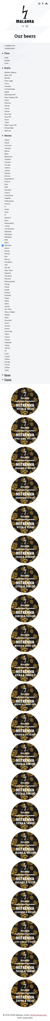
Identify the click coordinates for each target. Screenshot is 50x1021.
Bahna (7, 151)
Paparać (8, 273)
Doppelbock (9, 179)
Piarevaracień (10, 281)
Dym (6, 184)
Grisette (8, 86)
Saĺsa (7, 304)
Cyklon (7, 170)
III (5, 207)
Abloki (7, 140)
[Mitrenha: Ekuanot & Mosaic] (25, 460)
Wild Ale (8, 131)
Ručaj (7, 301)
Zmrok (7, 365)
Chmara (8, 162)
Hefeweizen (9, 201)
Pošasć (7, 293)
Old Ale (7, 268)
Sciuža (7, 306)
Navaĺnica (8, 262)
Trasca (7, 337)
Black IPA (8, 75)
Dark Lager (9, 81)
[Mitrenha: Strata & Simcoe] (25, 756)
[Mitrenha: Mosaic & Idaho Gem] (25, 638)
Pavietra (8, 279)
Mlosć (7, 248)
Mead (7, 92)
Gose (7, 84)
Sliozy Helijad (10, 312)
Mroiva (7, 254)
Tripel (7, 122)
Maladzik (8, 231)
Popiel (7, 290)
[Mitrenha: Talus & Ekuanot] (25, 549)
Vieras (7, 345)
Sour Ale (8, 114)
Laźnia (7, 226)
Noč (6, 265)
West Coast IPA (11, 125)
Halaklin (8, 198)
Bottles (7, 60)
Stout (7, 120)
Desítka (7, 173)
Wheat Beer (9, 128)
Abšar (7, 143)
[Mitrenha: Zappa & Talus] (25, 993)
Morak (7, 251)
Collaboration (10, 48)
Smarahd (8, 320)
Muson (7, 259)
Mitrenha (8, 245)
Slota (6, 317)
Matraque (8, 234)
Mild (6, 240)
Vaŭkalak (8, 342)
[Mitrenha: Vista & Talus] (25, 401)
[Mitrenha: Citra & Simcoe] (25, 579)
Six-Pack (8, 309)
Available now (10, 46)
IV (5, 215)
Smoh (7, 323)
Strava (7, 329)
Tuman (7, 340)
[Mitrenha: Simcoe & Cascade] (25, 608)
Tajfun (7, 334)
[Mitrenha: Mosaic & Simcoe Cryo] (25, 697)
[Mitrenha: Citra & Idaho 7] (25, 668)
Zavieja (7, 362)
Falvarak (8, 190)
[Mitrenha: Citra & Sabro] (25, 816)
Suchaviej (8, 331)
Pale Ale (8, 103)
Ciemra (7, 168)
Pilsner (7, 106)
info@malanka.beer (38, 1015)
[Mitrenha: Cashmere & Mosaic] (25, 904)
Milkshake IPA (10, 95)
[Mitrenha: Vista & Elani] (25, 520)
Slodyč (7, 315)
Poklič (7, 287)
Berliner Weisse (10, 72)
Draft (6, 58)
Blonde (7, 78)
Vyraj (6, 354)
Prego (7, 298)
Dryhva (7, 182)
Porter (7, 108)
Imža (6, 212)
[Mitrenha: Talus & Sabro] (25, 964)
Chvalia (7, 165)
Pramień (8, 295)
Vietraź (7, 348)
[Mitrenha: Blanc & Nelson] (25, 845)
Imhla (7, 209)
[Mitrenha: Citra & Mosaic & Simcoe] (25, 934)
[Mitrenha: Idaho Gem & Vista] (25, 490)
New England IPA (11, 97)
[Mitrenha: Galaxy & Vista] (25, 875)
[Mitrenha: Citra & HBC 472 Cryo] (25, 431)
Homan (7, 204)
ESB (6, 187)
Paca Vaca (9, 270)
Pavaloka (8, 276)
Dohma (7, 176)
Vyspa (7, 356)
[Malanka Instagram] (39, 3)
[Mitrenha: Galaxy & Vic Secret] (25, 727)
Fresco (7, 193)
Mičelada (8, 237)
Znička (7, 367)
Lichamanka (9, 229)
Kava (6, 220)
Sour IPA (8, 117)
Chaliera (8, 159)
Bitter (7, 154)
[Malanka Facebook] (42, 3)
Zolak (7, 370)
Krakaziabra (9, 223)
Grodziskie (9, 195)
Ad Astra (8, 145)
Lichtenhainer (10, 89)
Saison (7, 111)
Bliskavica (8, 157)
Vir (6, 351)
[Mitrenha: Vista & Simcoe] (25, 786)
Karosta (8, 218)
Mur (6, 256)
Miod (6, 243)
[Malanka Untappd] (46, 3)
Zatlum (7, 359)
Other (7, 100)
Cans (6, 63)
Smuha (7, 326)
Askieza (8, 148)
